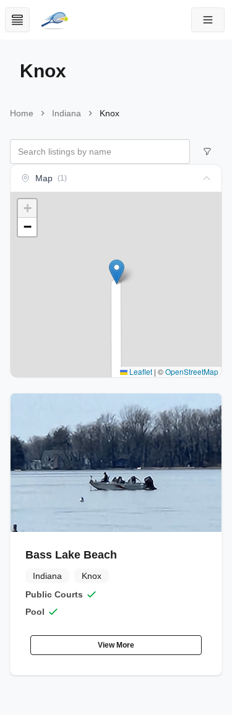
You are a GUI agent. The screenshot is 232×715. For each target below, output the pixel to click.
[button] (208, 19)
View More (116, 645)
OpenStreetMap (191, 371)
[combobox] (100, 151)
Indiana (66, 113)
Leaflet (139, 371)
